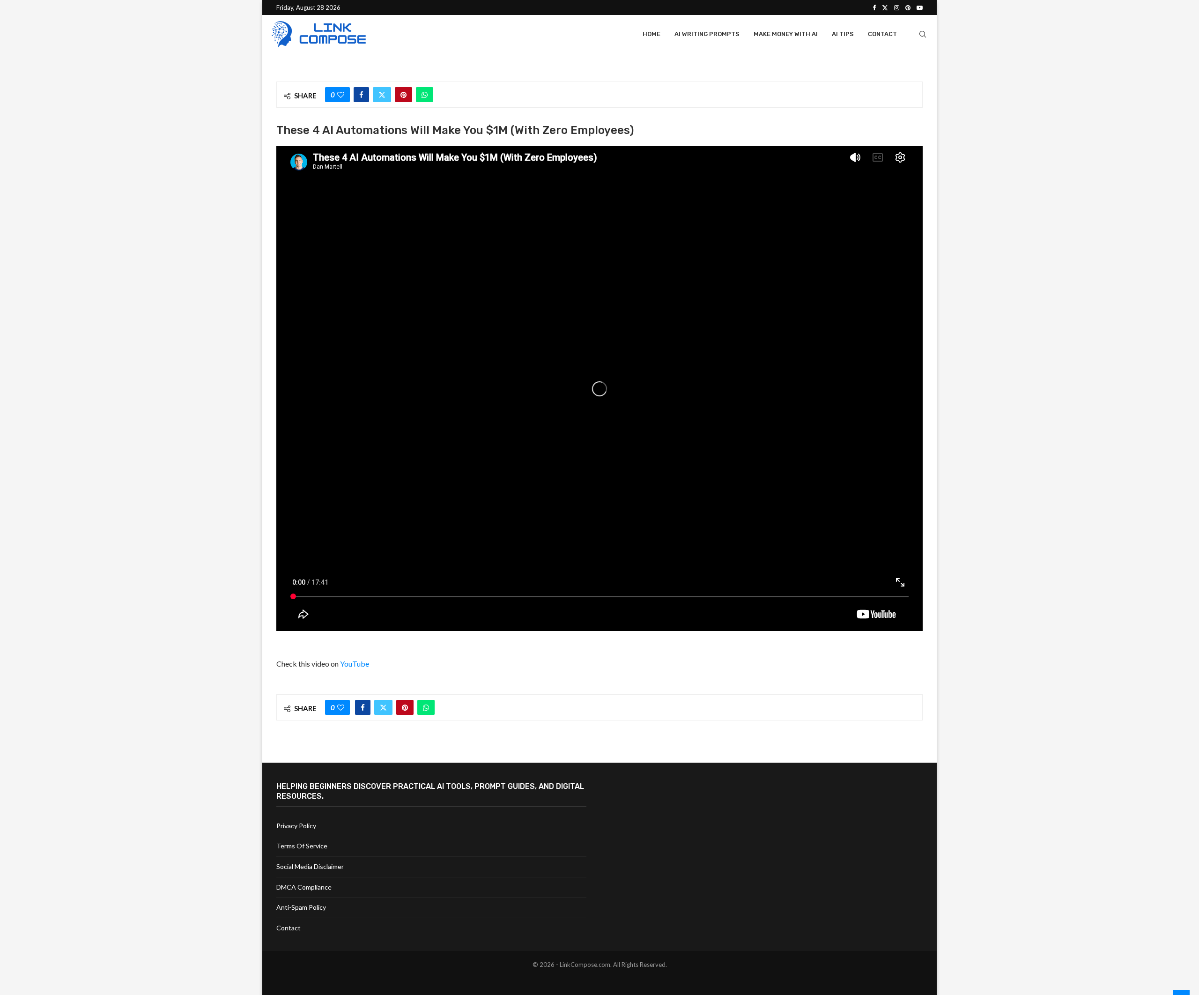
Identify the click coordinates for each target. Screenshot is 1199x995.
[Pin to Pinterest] (403, 94)
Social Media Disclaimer (310, 866)
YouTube (354, 663)
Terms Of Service (301, 846)
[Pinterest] (907, 7)
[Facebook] (874, 7)
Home (651, 33)
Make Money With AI (786, 33)
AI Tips (843, 33)
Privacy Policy (296, 826)
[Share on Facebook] (361, 94)
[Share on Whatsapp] (424, 94)
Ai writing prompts (707, 33)
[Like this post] (340, 94)
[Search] (922, 34)
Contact (882, 33)
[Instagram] (896, 7)
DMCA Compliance (304, 887)
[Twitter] (885, 7)
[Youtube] (920, 7)
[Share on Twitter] (382, 94)
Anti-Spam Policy (301, 907)
